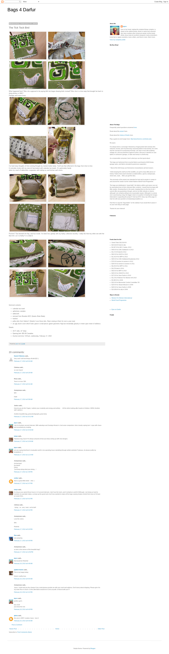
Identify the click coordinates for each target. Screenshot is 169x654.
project (122, 131)
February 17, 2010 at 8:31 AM (23, 384)
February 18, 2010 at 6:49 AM (23, 563)
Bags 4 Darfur (21, 9)
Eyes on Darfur (116, 309)
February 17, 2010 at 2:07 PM (23, 483)
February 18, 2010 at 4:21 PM (23, 592)
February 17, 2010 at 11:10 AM (23, 455)
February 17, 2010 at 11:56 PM (23, 552)
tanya (16, 436)
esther (16, 478)
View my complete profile (117, 40)
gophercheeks (18, 570)
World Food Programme (119, 300)
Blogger (92, 648)
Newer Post (13, 629)
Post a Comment (17, 625)
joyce (16, 423)
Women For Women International (122, 298)
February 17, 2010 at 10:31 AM (23, 416)
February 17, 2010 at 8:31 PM (23, 510)
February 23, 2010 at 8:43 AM (23, 621)
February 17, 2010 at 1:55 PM (23, 472)
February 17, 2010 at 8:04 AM (23, 361)
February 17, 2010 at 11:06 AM (23, 441)
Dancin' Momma (19, 356)
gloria (16, 615)
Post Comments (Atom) (24, 632)
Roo (15, 535)
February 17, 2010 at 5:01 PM (23, 498)
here (135, 127)
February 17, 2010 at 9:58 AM (23, 399)
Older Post (101, 629)
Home (57, 629)
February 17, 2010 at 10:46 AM (23, 430)
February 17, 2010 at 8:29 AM (23, 373)
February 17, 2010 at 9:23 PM (23, 529)
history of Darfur (124, 135)
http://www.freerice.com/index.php (141, 139)
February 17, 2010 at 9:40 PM (23, 540)
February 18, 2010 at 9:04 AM (23, 579)
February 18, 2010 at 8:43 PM (23, 609)
